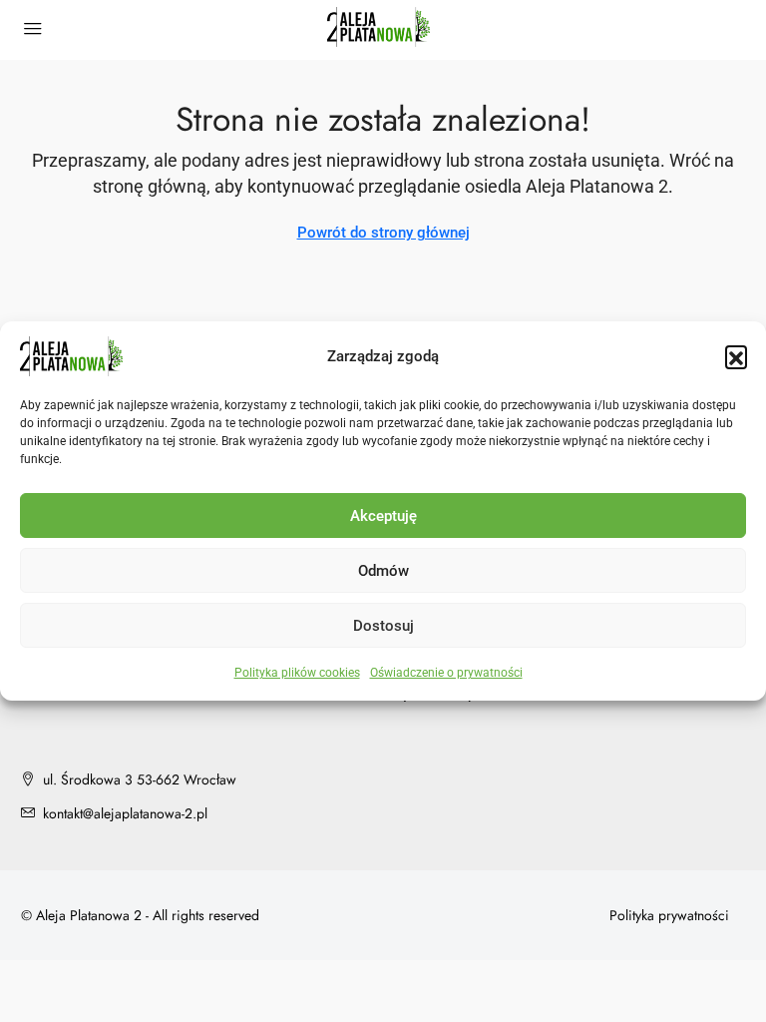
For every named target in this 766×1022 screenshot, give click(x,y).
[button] (736, 356)
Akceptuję (383, 516)
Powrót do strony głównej (383, 233)
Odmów (383, 571)
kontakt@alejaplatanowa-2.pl (125, 813)
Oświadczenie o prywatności (446, 673)
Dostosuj (383, 626)
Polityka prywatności (669, 915)
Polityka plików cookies (297, 673)
